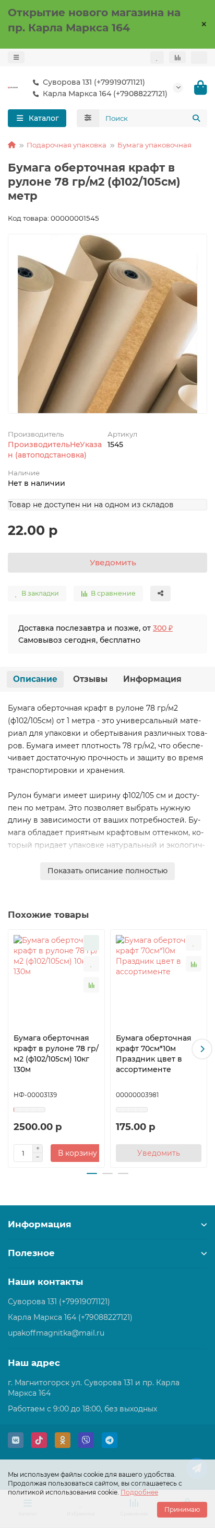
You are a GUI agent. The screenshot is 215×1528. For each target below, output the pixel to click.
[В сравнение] (91, 985)
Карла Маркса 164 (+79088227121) (70, 1317)
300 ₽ (163, 628)
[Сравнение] (177, 57)
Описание (35, 679)
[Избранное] (157, 57)
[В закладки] (91, 964)
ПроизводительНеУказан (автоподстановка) (55, 450)
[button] (13, 1049)
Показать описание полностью (107, 870)
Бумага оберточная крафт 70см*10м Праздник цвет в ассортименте (154, 1053)
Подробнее (139, 1492)
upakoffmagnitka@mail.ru (56, 1333)
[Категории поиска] (88, 118)
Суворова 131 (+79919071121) (94, 82)
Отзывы (90, 679)
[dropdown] (16, 57)
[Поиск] (196, 118)
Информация (152, 679)
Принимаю (182, 1509)
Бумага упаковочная (154, 145)
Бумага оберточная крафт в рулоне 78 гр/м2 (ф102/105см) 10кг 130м (56, 1053)
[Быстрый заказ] (91, 943)
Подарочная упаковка (66, 145)
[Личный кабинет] (199, 57)
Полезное (31, 1253)
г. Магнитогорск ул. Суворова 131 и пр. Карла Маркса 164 (94, 1388)
